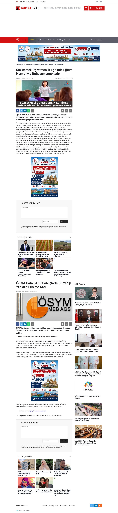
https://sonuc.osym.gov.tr (37, 411)
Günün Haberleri (30, 1)
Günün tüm (96, 40)
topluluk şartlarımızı (33, 226)
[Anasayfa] (17, 1)
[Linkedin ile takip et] (96, 505)
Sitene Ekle (42, 1)
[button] (62, 110)
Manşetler (22, 1)
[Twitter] (21, 110)
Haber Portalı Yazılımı (24, 510)
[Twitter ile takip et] (92, 505)
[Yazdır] (32, 110)
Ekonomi (77, 8)
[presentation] (22, 40)
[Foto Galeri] (101, 1)
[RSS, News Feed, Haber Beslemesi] (100, 505)
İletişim (56, 505)
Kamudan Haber (61, 8)
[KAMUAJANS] (28, 8)
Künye (51, 505)
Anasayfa (20, 64)
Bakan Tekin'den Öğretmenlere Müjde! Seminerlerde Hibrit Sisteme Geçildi (57, 40)
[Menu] (86, 8)
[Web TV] (97, 1)
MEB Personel (49, 8)
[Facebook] (17, 110)
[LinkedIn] (25, 110)
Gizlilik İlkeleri (63, 505)
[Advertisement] (59, 25)
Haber (70, 8)
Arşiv (37, 1)
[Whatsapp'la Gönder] (28, 110)
